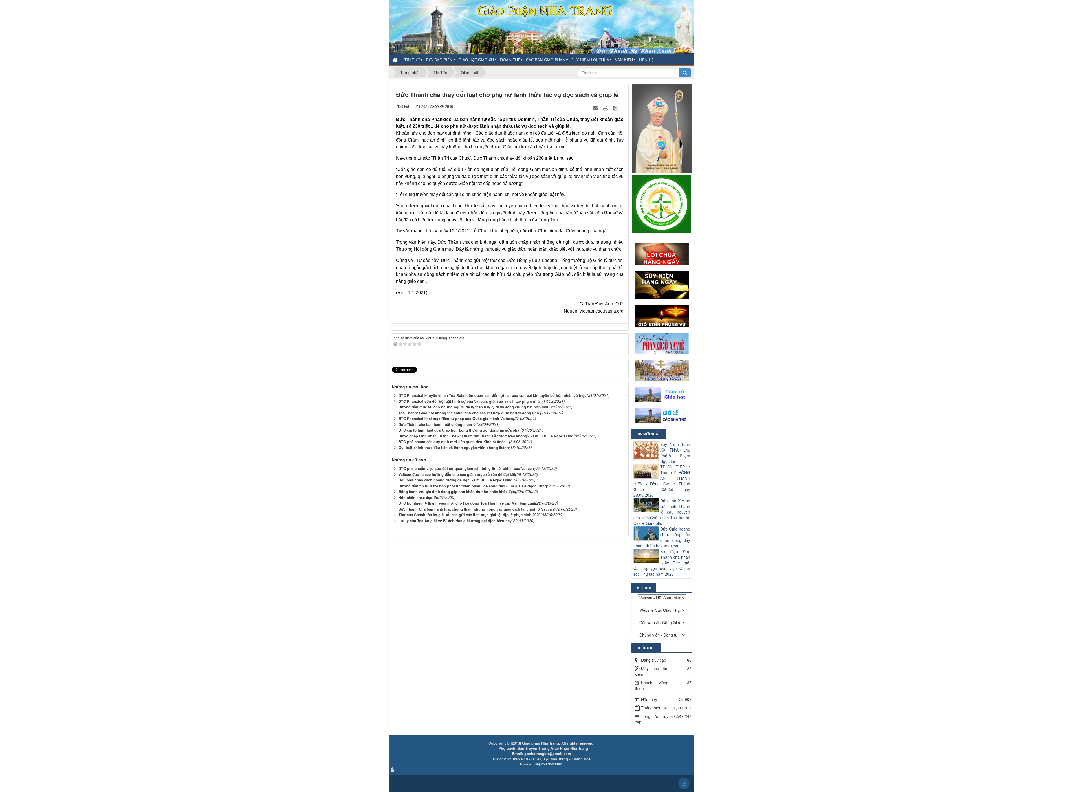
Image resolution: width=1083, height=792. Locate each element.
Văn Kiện (624, 59)
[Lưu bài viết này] (616, 108)
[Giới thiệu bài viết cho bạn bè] (596, 108)
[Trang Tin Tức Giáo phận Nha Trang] (541, 26)
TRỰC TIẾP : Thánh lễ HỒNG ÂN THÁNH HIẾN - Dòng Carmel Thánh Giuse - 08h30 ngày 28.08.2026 (661, 481)
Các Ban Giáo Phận (545, 59)
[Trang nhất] (395, 59)
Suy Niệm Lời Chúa (590, 59)
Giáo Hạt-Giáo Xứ (476, 59)
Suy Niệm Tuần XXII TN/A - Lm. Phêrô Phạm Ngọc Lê (675, 452)
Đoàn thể (510, 59)
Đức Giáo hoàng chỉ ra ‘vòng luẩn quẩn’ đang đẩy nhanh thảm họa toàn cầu (661, 537)
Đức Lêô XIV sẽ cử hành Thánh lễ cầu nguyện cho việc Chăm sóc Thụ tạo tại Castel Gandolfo (661, 512)
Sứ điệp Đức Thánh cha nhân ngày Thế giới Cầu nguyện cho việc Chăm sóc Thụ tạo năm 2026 (661, 563)
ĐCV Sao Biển (439, 59)
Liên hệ (646, 59)
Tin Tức (412, 59)
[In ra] (606, 108)
